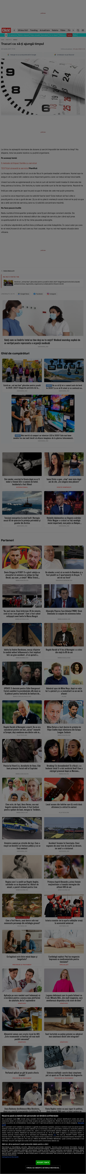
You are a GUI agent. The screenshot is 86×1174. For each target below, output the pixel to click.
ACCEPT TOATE (43, 1162)
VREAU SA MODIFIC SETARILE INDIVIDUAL (43, 1168)
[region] (43, 1143)
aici (55, 1135)
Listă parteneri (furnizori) (10, 1157)
